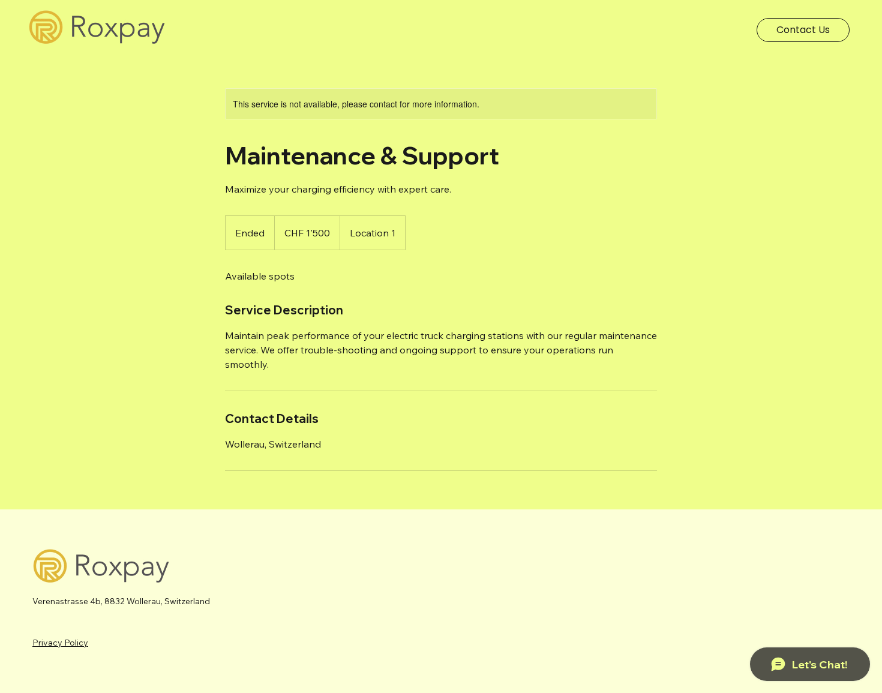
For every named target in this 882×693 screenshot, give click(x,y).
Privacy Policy (60, 642)
